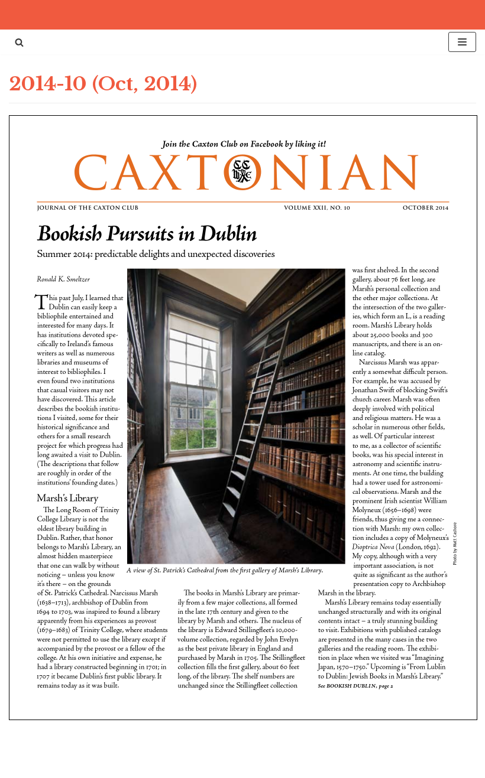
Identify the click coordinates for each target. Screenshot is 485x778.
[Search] (19, 42)
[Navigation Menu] (462, 42)
